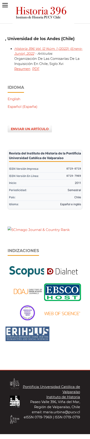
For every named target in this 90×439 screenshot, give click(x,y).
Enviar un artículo (30, 129)
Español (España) (22, 106)
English (14, 99)
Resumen (22, 69)
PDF (35, 69)
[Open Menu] (5, 5)
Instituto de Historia (63, 397)
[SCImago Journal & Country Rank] (39, 230)
